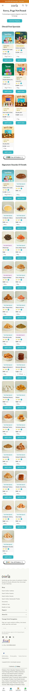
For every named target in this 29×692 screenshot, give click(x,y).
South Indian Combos (8, 590)
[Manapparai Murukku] (8, 536)
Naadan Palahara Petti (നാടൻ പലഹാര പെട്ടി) (8, 79)
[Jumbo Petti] (21, 69)
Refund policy (5, 656)
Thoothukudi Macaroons (8, 397)
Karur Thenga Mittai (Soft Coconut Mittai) (8, 307)
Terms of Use (20, 632)
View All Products (16, 157)
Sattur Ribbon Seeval (21, 247)
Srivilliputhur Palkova (8, 217)
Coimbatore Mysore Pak (21, 427)
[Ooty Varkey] (21, 506)
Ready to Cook (6, 607)
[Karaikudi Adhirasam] (21, 357)
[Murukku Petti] (8, 132)
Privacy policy (13, 656)
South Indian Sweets (8, 593)
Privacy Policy (5, 633)
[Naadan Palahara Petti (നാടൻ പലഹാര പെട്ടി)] (8, 69)
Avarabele (18, 337)
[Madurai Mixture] (21, 297)
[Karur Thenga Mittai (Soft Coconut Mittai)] (8, 297)
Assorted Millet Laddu (21, 217)
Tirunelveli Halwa (20, 186)
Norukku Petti (19, 112)
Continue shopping (14, 21)
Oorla (11, 662)
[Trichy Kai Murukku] (8, 327)
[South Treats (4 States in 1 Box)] (8, 101)
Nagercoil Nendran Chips (8, 367)
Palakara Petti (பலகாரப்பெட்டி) (8, 49)
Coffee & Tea (6, 604)
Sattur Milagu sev (20, 277)
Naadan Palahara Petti (17, 670)
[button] (2, 5)
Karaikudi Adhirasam (21, 367)
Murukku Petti (6, 143)
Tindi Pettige (6, 671)
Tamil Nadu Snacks (19, 679)
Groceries (5, 601)
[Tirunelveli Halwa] (21, 176)
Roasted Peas (6, 457)
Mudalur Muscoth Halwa (21, 487)
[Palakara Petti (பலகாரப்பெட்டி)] (8, 38)
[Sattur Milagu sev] (21, 267)
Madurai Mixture (20, 307)
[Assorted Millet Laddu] (21, 207)
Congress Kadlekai (7, 277)
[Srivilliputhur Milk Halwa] (8, 506)
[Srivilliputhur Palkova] (8, 207)
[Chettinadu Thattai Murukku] (8, 417)
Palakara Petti (6, 670)
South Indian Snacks (7, 596)
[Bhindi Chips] (8, 237)
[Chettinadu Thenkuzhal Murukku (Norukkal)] (8, 477)
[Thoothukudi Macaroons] (8, 387)
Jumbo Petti (18, 81)
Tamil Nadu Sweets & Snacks (15, 673)
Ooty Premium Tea (15, 682)
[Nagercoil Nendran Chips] (8, 357)
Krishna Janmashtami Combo (21, 48)
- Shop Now (14, 1)
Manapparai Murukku (8, 546)
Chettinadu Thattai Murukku (8, 427)
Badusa (17, 397)
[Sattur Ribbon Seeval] (21, 237)
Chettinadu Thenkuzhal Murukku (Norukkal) (8, 487)
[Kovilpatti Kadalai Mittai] (21, 447)
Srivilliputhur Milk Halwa (8, 516)
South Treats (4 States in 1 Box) (8, 112)
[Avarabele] (21, 327)
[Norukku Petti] (21, 101)
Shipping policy (5, 658)
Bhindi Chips (6, 247)
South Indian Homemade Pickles (11, 599)
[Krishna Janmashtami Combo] (21, 38)
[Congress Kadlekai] (8, 267)
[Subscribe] (25, 628)
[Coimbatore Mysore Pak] (21, 417)
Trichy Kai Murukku (7, 337)
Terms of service (23, 656)
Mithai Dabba (14, 671)
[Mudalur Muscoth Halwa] (21, 477)
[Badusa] (21, 387)
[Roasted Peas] (8, 447)
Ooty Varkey (19, 516)
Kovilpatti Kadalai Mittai (21, 457)
